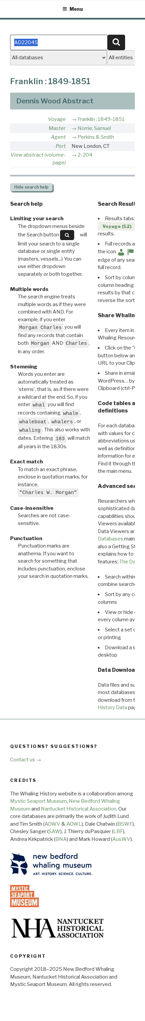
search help (31, 187)
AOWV (52, 824)
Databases (110, 539)
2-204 (85, 155)
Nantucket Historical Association (78, 809)
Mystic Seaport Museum (38, 801)
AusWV (121, 839)
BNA (61, 839)
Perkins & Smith (96, 137)
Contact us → (25, 760)
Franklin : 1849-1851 (101, 119)
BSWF (125, 824)
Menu (76, 9)
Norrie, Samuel (94, 128)
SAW (54, 831)
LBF (118, 831)
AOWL (74, 824)
